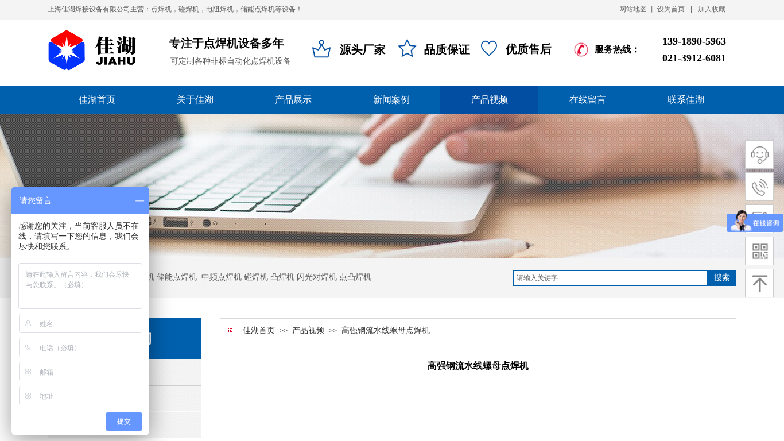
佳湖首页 (259, 330)
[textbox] (610, 278)
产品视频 (308, 330)
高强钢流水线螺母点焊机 (385, 330)
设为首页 (671, 9)
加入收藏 (711, 9)
